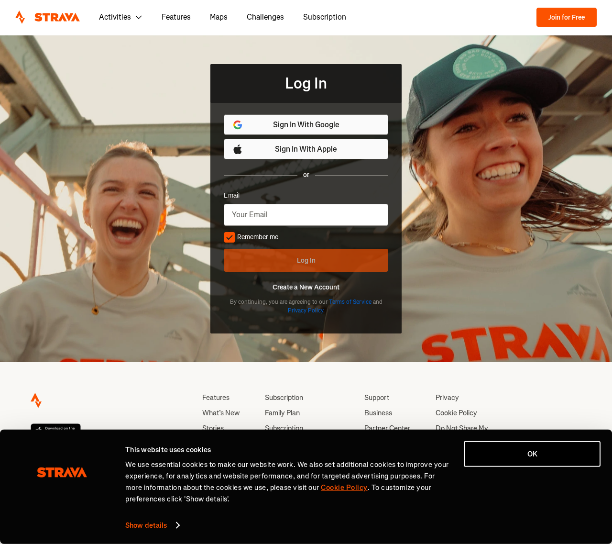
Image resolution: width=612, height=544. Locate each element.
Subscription (324, 17)
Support (376, 397)
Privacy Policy (305, 310)
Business (378, 413)
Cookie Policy (456, 413)
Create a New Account (306, 287)
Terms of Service (350, 302)
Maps (219, 17)
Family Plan (282, 413)
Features (176, 17)
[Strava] (47, 17)
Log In (306, 260)
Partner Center (387, 428)
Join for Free (566, 17)
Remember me (257, 237)
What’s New (221, 413)
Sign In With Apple (306, 149)
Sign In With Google (306, 125)
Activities (115, 17)
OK (532, 454)
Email (232, 195)
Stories (213, 428)
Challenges (265, 17)
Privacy (447, 397)
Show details (146, 525)
